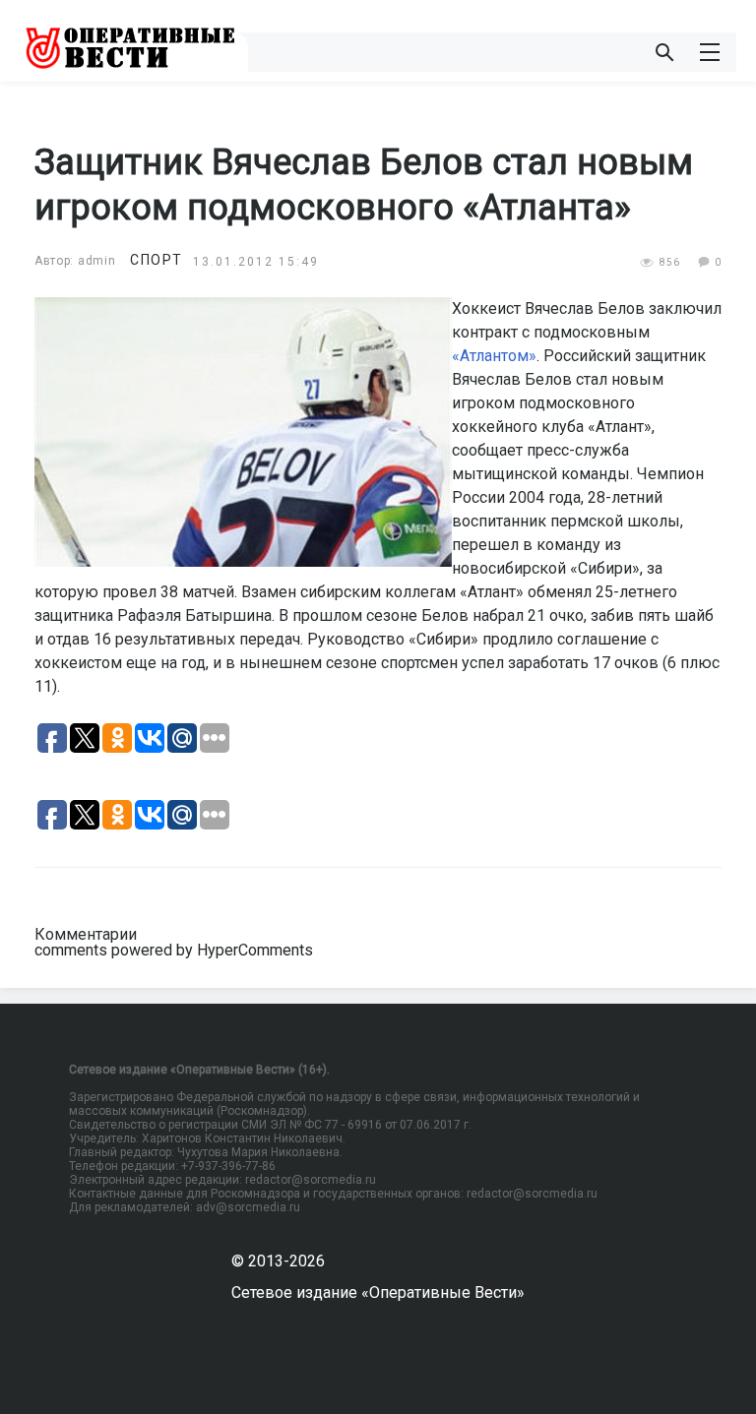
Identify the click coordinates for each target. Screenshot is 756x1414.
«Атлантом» (494, 355)
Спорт (156, 260)
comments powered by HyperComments (173, 950)
